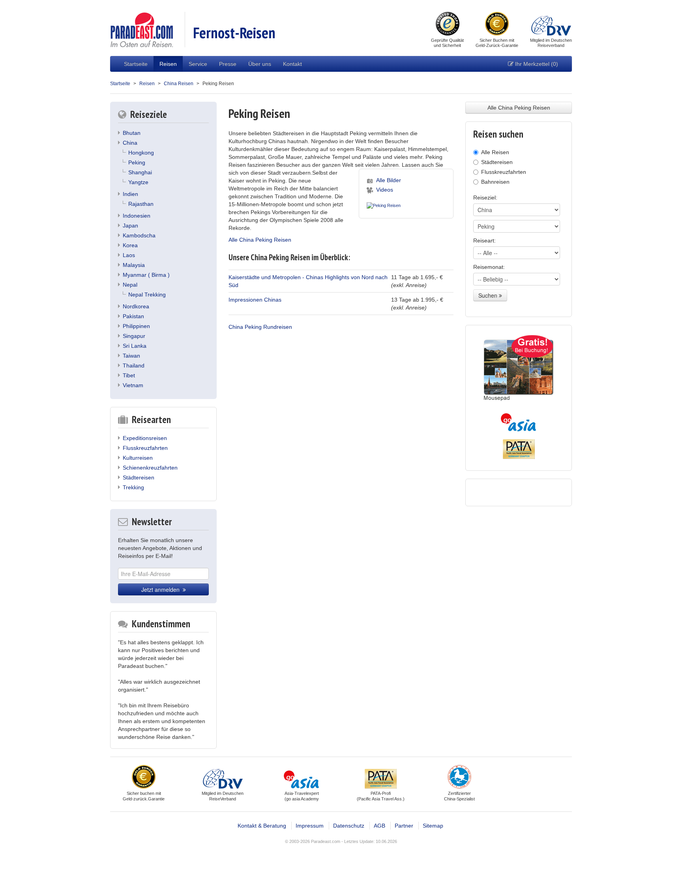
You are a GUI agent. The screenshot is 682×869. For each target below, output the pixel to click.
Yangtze (138, 182)
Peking (136, 162)
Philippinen (136, 326)
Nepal (130, 285)
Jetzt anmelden (162, 589)
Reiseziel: (485, 197)
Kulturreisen (138, 458)
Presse (227, 64)
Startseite (136, 64)
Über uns (259, 64)
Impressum (310, 825)
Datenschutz (348, 825)
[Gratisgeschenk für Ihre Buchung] (518, 368)
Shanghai (140, 172)
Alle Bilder (388, 180)
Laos (129, 255)
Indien (130, 194)
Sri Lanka (134, 346)
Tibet (129, 375)
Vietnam (133, 385)
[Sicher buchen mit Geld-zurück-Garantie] (497, 24)
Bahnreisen (495, 182)
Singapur (134, 336)
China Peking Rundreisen (260, 327)
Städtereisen (138, 477)
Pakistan (133, 316)
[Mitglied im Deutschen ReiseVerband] (551, 24)
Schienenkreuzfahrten (150, 467)
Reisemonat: (489, 267)
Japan (130, 225)
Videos (384, 189)
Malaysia (134, 265)
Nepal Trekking (147, 294)
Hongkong (141, 152)
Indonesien (136, 216)
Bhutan (132, 133)
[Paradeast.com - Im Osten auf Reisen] (141, 29)
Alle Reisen (495, 152)
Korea (130, 245)
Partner (404, 825)
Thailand (133, 365)
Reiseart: (484, 240)
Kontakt (292, 64)
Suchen (488, 295)
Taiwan (131, 355)
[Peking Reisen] (384, 204)
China (130, 143)
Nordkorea (136, 306)
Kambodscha (139, 235)
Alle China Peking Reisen (260, 240)
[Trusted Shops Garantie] (447, 24)
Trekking (133, 487)
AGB (379, 825)
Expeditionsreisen (145, 438)
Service (198, 64)
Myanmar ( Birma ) (146, 275)
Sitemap (433, 825)
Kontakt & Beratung (262, 825)
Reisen (168, 64)
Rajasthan (141, 204)
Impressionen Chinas (255, 300)
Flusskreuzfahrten (145, 448)
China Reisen (178, 83)
